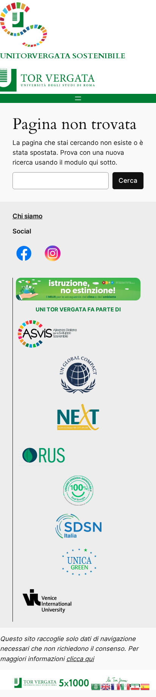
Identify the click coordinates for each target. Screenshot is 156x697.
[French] (116, 686)
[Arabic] (96, 686)
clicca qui (80, 659)
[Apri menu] (78, 98)
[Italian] (126, 686)
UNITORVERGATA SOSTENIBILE (62, 56)
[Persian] (135, 686)
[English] (106, 686)
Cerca (128, 180)
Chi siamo (27, 216)
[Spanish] (145, 686)
